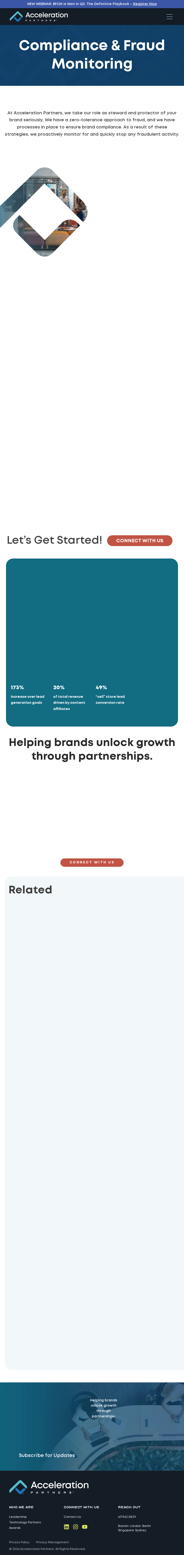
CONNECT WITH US (139, 541)
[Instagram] (75, 1527)
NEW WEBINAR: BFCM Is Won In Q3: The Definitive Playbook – (92, 4)
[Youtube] (84, 1527)
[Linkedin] (66, 1527)
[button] (170, 17)
